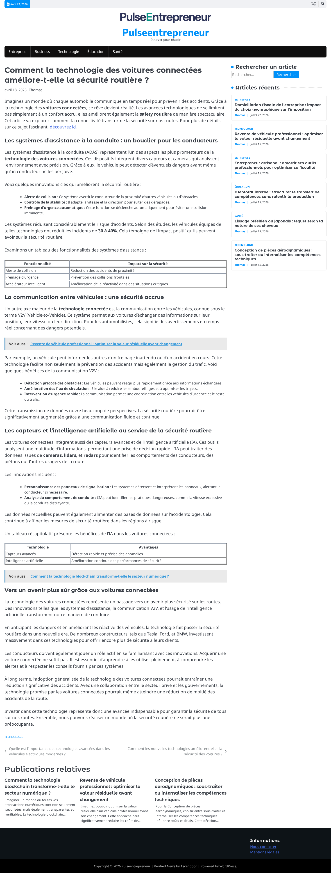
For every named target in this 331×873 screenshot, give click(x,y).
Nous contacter (263, 846)
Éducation (95, 51)
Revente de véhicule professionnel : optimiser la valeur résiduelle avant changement (279, 136)
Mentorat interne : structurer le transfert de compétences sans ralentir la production (277, 194)
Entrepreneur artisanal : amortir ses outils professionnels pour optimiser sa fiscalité (275, 165)
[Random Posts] (313, 4)
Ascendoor (189, 866)
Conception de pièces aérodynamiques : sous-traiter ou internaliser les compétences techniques (278, 254)
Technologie (68, 51)
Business (42, 51)
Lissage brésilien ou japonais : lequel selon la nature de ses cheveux (279, 223)
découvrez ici (63, 127)
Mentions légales (264, 852)
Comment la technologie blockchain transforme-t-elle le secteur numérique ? (40, 787)
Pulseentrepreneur (165, 32)
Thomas (36, 89)
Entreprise (17, 51)
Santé (117, 51)
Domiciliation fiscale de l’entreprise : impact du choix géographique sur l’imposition (278, 107)
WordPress (228, 866)
